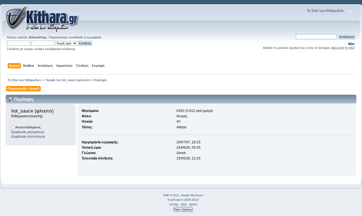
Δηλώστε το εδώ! (343, 47)
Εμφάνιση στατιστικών (28, 137)
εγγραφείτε (94, 37)
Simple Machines (192, 195)
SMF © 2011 (171, 195)
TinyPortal (173, 199)
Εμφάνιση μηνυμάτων (27, 132)
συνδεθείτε (75, 37)
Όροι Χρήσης (183, 209)
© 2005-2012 (190, 199)
